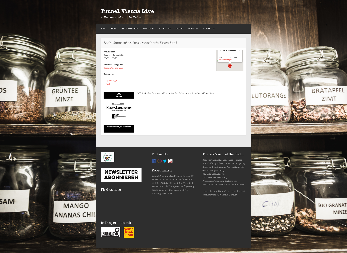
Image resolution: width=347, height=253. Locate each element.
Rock (108, 84)
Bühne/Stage (165, 29)
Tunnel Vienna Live (127, 12)
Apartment (148, 29)
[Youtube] (170, 161)
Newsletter (209, 29)
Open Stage (111, 80)
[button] (230, 66)
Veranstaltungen (129, 29)
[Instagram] (159, 161)
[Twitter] (165, 161)
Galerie (179, 29)
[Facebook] (154, 161)
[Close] (239, 50)
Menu (113, 29)
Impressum (193, 29)
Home (104, 29)
